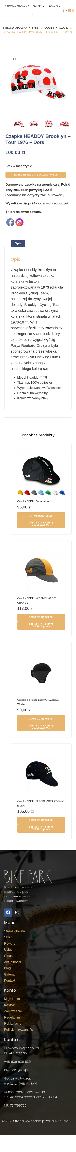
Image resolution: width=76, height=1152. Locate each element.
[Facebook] (8, 912)
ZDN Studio (60, 1121)
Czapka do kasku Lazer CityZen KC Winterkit (38, 702)
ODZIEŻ (49, 28)
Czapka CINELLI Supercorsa (33, 501)
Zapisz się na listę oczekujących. (36, 175)
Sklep (36, 28)
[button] (15, 59)
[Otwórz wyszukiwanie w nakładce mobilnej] (65, 10)
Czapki (64, 28)
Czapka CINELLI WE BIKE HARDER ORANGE (37, 600)
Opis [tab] (18, 243)
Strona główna (15, 28)
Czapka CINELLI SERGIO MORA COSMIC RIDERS (40, 803)
